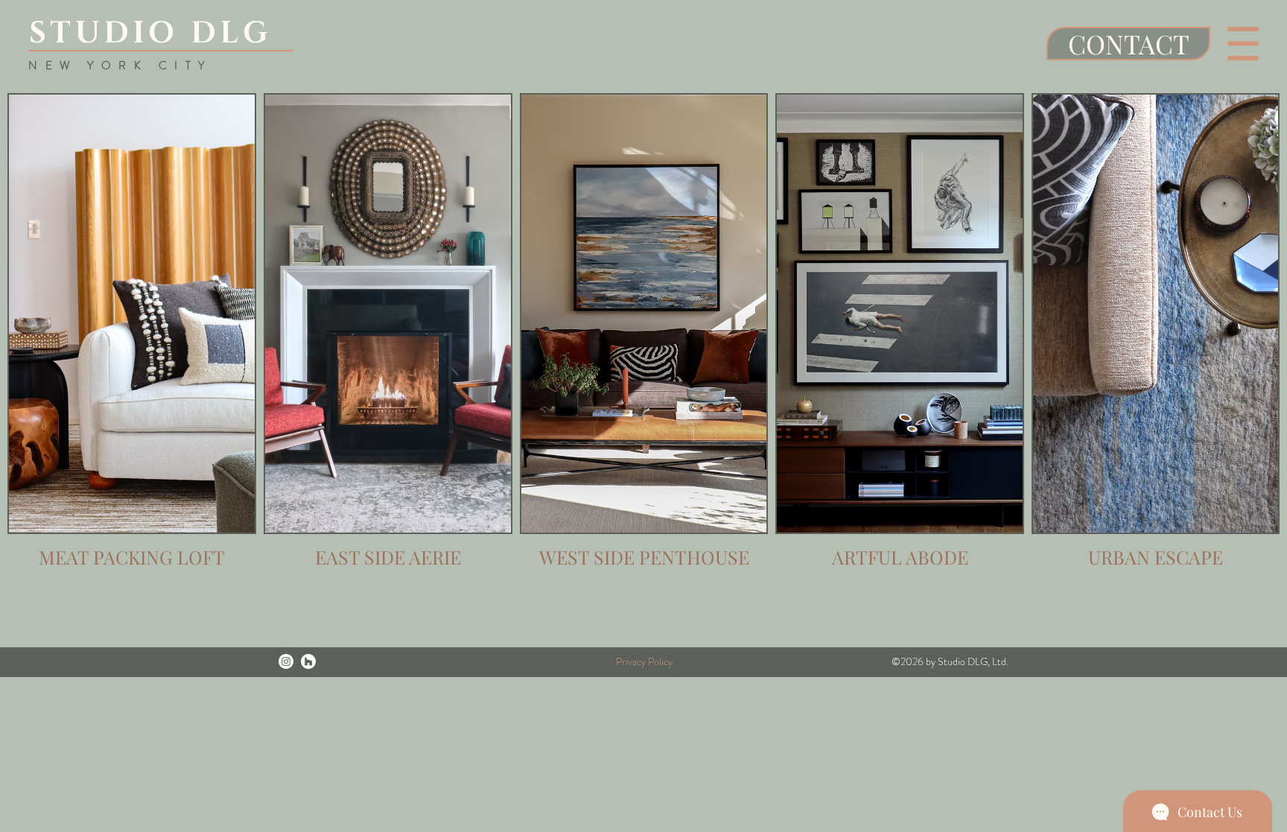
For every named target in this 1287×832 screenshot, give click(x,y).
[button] (1243, 43)
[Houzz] (308, 661)
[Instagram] (286, 661)
